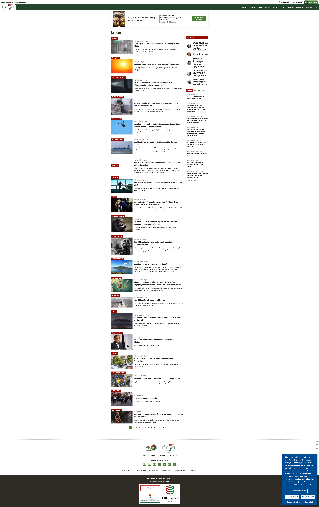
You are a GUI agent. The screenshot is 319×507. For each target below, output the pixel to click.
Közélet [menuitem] (244, 7)
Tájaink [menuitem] (252, 7)
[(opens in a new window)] (144, 464)
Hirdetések (193, 470)
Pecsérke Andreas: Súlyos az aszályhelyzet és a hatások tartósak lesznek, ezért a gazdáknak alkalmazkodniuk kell (200, 46)
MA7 (144, 455)
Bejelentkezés (284, 2)
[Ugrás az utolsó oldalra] (163, 427)
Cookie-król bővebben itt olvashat (300, 502)
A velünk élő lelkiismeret (168, 22)
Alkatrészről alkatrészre (200, 54)
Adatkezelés (166, 470)
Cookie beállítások (180, 470)
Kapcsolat (155, 470)
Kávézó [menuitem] (290, 7)
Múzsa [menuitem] (267, 7)
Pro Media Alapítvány (140, 470)
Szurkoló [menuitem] (275, 7)
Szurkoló (173, 455)
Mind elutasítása (292, 497)
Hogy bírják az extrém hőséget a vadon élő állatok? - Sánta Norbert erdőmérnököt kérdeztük (200, 74)
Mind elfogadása (308, 497)
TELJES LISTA (192, 181)
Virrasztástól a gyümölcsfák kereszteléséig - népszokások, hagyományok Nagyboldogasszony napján (199, 62)
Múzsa (162, 455)
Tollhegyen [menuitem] (299, 7)
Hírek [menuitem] (260, 7)
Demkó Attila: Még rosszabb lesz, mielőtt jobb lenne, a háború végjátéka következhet (200, 82)
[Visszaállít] (317, 453)
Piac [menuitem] (283, 7)
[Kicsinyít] (317, 449)
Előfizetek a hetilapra (199, 18)
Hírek (153, 455)
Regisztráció (299, 2)
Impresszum (125, 470)
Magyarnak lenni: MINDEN (168, 15)
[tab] (189, 90)
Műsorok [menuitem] (309, 7)
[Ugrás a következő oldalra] (160, 427)
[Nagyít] (317, 444)
